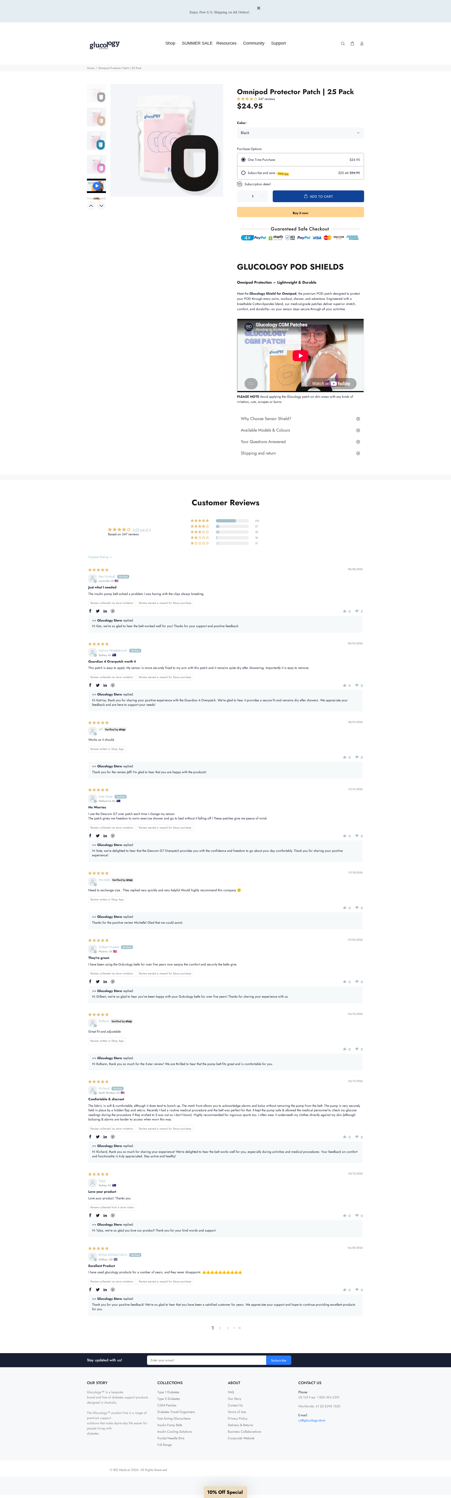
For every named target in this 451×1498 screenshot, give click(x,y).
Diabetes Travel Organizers (176, 1411)
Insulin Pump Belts (169, 1425)
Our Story (234, 1398)
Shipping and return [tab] (258, 453)
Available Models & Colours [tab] (265, 430)
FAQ (231, 1392)
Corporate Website (241, 1438)
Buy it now (300, 213)
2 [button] (220, 1328)
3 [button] (228, 1328)
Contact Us (235, 1405)
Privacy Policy (237, 1418)
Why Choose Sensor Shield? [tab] (266, 419)
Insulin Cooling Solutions (174, 1431)
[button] (247, 99)
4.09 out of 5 (141, 529)
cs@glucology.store (311, 1420)
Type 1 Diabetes (168, 1392)
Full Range (164, 1444)
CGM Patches (166, 1405)
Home (90, 68)
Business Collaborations (244, 1431)
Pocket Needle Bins (170, 1438)
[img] (98, 570)
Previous (91, 205)
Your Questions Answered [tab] (263, 442)
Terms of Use (237, 1411)
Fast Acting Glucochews (174, 1418)
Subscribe (279, 1360)
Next (101, 205)
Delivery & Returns (240, 1425)
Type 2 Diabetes (168, 1398)
